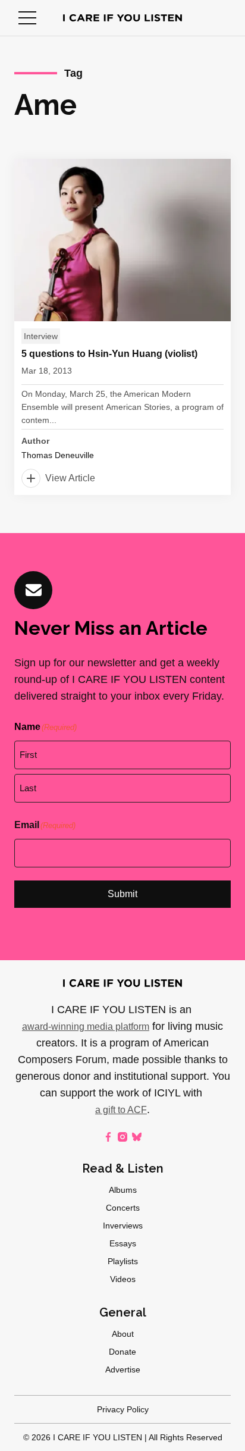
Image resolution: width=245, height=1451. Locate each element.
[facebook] (108, 1137)
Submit (122, 894)
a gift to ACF (121, 1110)
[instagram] (122, 1137)
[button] (27, 18)
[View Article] (122, 327)
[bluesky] (137, 1137)
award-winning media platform (85, 1026)
